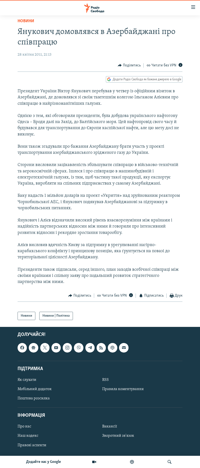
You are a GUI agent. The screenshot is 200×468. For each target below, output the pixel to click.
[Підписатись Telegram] (90, 348)
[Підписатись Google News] (33, 348)
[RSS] (101, 348)
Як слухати (27, 380)
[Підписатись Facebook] (22, 348)
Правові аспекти (32, 445)
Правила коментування (123, 389)
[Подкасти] (132, 462)
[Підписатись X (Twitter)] (45, 348)
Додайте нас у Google (43, 462)
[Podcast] (112, 348)
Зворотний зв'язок (118, 436)
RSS (105, 380)
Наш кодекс (28, 436)
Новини (26, 21)
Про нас (24, 427)
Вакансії (109, 427)
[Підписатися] (123, 348)
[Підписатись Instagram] (67, 348)
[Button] (129, 65)
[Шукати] (169, 462)
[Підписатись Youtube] (56, 348)
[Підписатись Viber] (78, 348)
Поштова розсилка (34, 398)
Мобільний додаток (35, 389)
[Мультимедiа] (94, 462)
